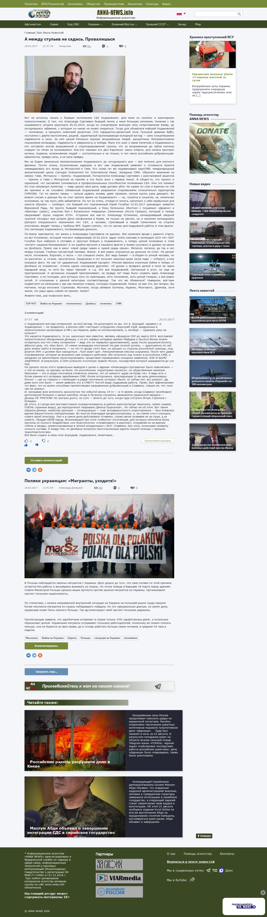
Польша (85, 638)
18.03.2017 (39, 46)
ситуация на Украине (107, 638)
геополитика (74, 303)
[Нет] (36, 445)
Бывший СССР (156, 24)
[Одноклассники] (40, 470)
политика (106, 303)
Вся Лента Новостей (50, 32)
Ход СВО (73, 24)
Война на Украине (51, 303)
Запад (182, 24)
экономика (130, 638)
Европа (72, 638)
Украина (94, 24)
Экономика (75, 4)
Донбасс (91, 303)
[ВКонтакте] (28, 470)
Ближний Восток (123, 24)
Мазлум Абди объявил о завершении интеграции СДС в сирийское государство (71, 830)
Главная (30, 32)
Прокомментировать (157, 440)
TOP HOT (31, 303)
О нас (171, 853)
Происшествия (114, 4)
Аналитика (135, 4)
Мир (198, 24)
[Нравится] (26, 445)
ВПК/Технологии (52, 4)
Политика (31, 4)
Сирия (54, 24)
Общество (93, 4)
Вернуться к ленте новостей (191, 861)
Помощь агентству (198, 853)
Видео (166, 4)
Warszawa (32, 638)
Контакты (227, 853)
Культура (152, 4)
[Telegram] (34, 470)
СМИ (118, 303)
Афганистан (33, 24)
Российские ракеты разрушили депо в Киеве (68, 764)
